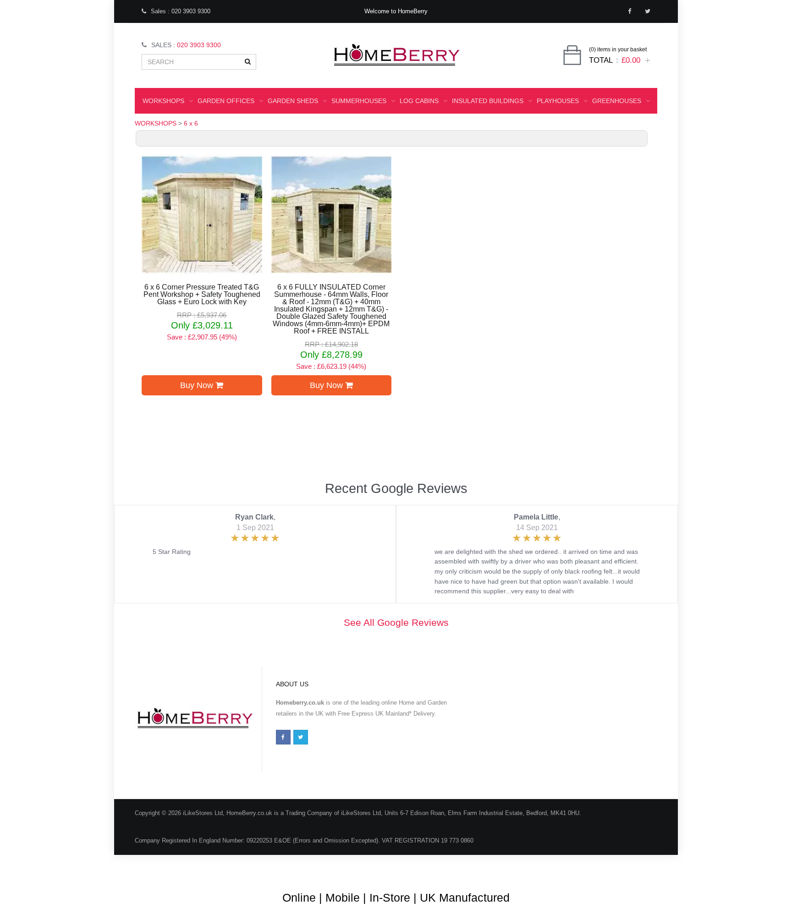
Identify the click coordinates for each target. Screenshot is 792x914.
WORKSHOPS (163, 100)
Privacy (599, 868)
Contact (633, 868)
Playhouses (558, 100)
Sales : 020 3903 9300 (180, 11)
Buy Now (197, 385)
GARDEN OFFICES (226, 100)
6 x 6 (191, 123)
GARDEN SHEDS (293, 100)
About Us (361, 868)
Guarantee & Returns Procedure (496, 868)
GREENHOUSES (616, 100)
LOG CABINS (419, 100)
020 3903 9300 (199, 45)
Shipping (563, 868)
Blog (330, 868)
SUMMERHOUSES (358, 100)
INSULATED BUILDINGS (487, 100)
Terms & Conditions (414, 868)
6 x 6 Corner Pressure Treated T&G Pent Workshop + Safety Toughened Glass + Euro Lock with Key (201, 295)
